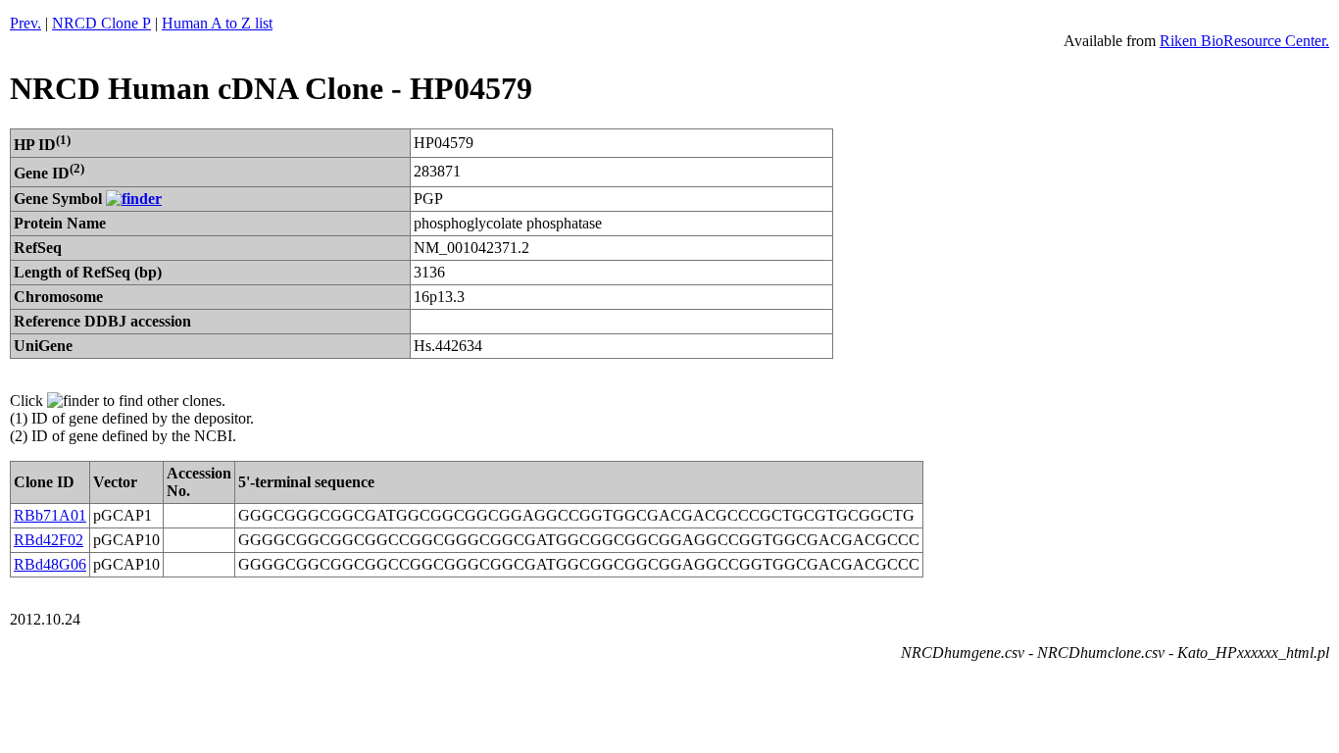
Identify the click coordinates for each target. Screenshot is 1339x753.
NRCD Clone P (101, 23)
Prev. (25, 23)
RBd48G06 (50, 564)
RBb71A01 (50, 515)
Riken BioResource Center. (1244, 40)
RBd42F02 (48, 539)
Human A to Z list (217, 23)
